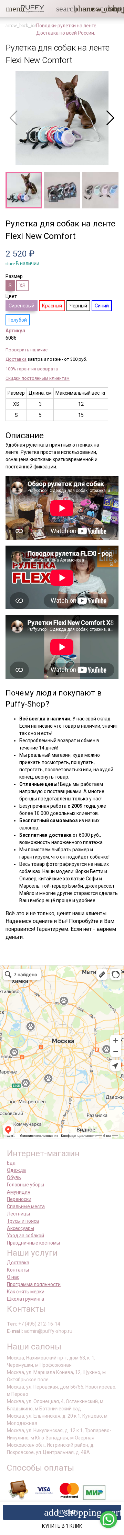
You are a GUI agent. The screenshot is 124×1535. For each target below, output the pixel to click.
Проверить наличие (27, 349)
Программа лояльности (34, 1284)
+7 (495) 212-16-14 (39, 1324)
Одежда (16, 1170)
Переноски (19, 1199)
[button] (10, 9)
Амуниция (18, 1192)
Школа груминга (25, 1299)
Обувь (14, 1177)
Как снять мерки (25, 1291)
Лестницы (18, 1214)
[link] (100, 8)
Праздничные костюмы (33, 1243)
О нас (13, 1277)
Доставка (16, 359)
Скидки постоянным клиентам (38, 378)
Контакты (18, 1270)
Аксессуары (20, 1228)
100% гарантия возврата (32, 368)
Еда (11, 1163)
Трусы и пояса (23, 1221)
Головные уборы (25, 1184)
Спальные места (26, 1206)
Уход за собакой (25, 1235)
